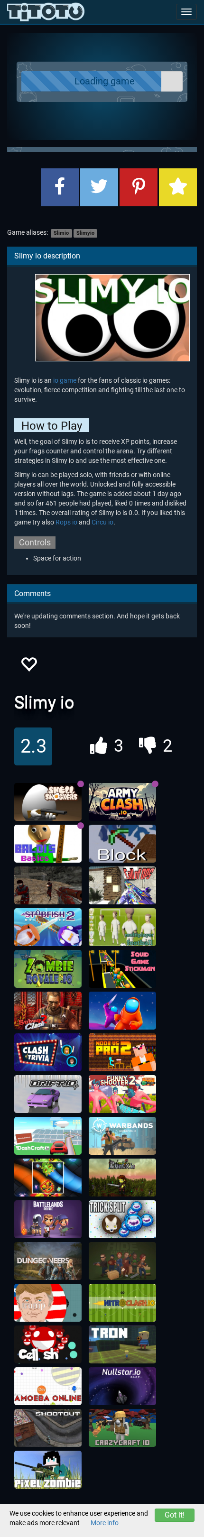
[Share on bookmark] (178, 187)
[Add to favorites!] (28, 667)
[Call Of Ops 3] (122, 885)
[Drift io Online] (48, 1094)
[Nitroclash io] (122, 1303)
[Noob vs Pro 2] (122, 1052)
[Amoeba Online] (48, 1386)
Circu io (102, 522)
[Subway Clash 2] (48, 1011)
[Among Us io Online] (122, 1011)
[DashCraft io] (48, 1136)
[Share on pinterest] (139, 187)
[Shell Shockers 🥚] (48, 802)
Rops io (66, 522)
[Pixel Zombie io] (48, 1470)
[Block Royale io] (122, 844)
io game (64, 380)
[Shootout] (48, 1428)
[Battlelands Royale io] (48, 1219)
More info (105, 1523)
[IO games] (46, 12)
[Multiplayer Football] (122, 927)
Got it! (175, 1514)
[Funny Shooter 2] (122, 1094)
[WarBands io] (122, 1136)
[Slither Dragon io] (48, 1177)
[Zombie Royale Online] (48, 969)
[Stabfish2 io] (48, 927)
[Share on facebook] (60, 187)
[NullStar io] (122, 1386)
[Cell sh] (48, 1344)
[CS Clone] (48, 885)
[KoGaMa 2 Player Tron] (122, 1344)
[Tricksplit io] (122, 1219)
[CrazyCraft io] (122, 1428)
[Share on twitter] (99, 187)
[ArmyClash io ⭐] (122, 802)
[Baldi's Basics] (48, 844)
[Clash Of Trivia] (48, 1052)
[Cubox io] (122, 1177)
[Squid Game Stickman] (122, 969)
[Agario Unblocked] (48, 1303)
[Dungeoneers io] (48, 1261)
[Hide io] (122, 1261)
